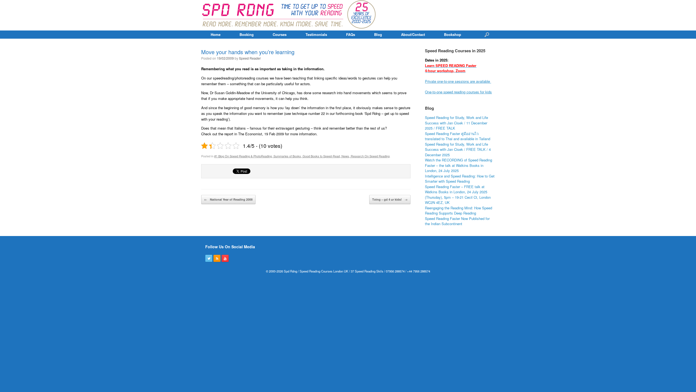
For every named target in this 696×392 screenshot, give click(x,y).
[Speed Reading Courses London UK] (289, 15)
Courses (280, 34)
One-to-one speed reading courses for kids (458, 91)
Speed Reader (250, 58)
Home (215, 34)
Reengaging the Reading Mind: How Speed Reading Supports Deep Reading (458, 210)
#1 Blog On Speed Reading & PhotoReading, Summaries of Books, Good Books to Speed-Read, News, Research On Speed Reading (302, 156)
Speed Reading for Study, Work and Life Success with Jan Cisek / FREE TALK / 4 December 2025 (458, 149)
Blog (378, 34)
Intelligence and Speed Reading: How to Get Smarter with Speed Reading (460, 178)
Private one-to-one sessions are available (458, 81)
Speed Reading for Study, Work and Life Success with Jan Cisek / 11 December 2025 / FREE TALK (456, 123)
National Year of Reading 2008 (228, 199)
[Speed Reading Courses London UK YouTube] (225, 258)
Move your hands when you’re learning (247, 52)
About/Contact (413, 34)
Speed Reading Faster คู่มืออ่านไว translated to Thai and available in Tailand (457, 136)
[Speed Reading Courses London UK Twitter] (208, 258)
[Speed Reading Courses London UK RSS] (216, 258)
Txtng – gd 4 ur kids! (390, 199)
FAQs (350, 34)
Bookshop (452, 34)
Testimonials (316, 34)
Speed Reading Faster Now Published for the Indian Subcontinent (457, 221)
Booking (247, 34)
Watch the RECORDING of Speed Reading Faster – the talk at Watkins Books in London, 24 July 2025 (458, 165)
